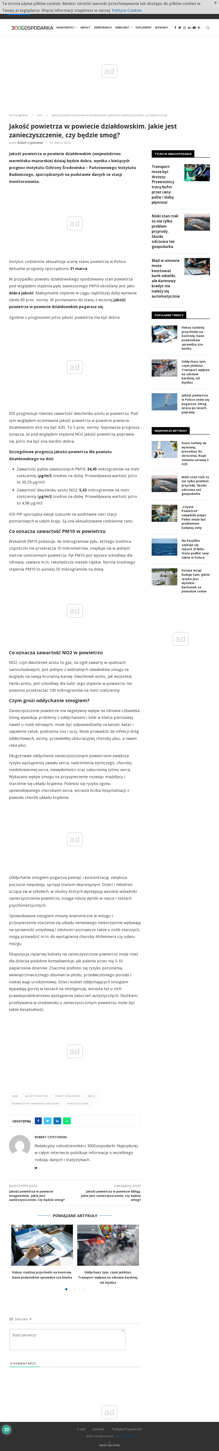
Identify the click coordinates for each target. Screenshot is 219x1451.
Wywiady (161, 27)
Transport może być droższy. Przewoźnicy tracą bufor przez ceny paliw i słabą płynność (163, 184)
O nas (81, 1429)
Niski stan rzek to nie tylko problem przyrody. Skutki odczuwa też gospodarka (165, 231)
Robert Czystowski (30, 143)
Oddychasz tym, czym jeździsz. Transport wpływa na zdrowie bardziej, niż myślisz (108, 1277)
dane (15, 1096)
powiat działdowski (68, 1096)
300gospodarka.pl (123, 1436)
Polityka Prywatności (127, 1429)
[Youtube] (194, 27)
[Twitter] (179, 27)
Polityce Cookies (127, 10)
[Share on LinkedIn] (57, 1120)
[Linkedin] (189, 27)
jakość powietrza (36, 1096)
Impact (85, 27)
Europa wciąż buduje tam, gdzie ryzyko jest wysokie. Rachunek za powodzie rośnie (196, 580)
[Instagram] (184, 27)
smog (91, 1096)
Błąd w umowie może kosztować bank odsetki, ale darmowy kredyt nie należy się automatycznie (166, 278)
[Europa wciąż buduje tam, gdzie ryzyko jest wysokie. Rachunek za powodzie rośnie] (164, 576)
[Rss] (199, 27)
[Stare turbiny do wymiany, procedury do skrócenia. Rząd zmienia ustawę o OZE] (164, 449)
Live (39, 115)
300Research (103, 27)
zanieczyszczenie (78, 1103)
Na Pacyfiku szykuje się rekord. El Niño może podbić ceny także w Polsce (195, 549)
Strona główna (18, 115)
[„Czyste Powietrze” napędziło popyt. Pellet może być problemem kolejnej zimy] (164, 513)
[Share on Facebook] (38, 1120)
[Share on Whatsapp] (67, 1120)
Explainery (144, 27)
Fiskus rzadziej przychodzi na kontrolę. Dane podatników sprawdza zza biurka (193, 337)
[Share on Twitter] (48, 1120)
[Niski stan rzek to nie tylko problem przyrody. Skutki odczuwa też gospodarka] (197, 222)
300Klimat (122, 27)
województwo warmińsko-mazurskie (35, 1103)
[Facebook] (175, 27)
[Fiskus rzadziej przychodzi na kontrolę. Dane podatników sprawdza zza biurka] (42, 1245)
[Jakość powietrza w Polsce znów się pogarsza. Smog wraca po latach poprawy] (164, 401)
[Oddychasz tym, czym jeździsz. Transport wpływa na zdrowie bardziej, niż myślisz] (108, 1245)
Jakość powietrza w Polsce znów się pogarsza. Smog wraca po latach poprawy (195, 403)
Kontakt (98, 1429)
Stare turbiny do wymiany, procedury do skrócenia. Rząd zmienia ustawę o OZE (195, 453)
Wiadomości (65, 27)
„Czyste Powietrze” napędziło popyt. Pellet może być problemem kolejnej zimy (194, 517)
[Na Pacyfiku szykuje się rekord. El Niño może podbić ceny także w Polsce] (164, 547)
